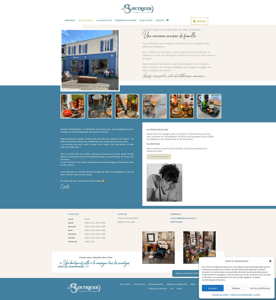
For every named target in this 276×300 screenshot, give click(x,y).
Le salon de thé (139, 284)
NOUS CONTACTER (187, 273)
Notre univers (125, 284)
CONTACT (160, 20)
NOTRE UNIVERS (85, 20)
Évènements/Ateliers (155, 284)
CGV (171, 288)
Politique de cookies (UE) (157, 288)
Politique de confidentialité (177, 284)
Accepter (212, 288)
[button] (270, 261)
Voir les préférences (260, 288)
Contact (179, 288)
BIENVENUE (70, 20)
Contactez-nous (159, 156)
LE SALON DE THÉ (104, 20)
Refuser (236, 288)
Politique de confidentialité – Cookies (245, 294)
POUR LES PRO (145, 20)
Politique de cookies (220, 294)
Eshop (201, 21)
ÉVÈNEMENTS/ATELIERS (125, 20)
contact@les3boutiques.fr (183, 218)
